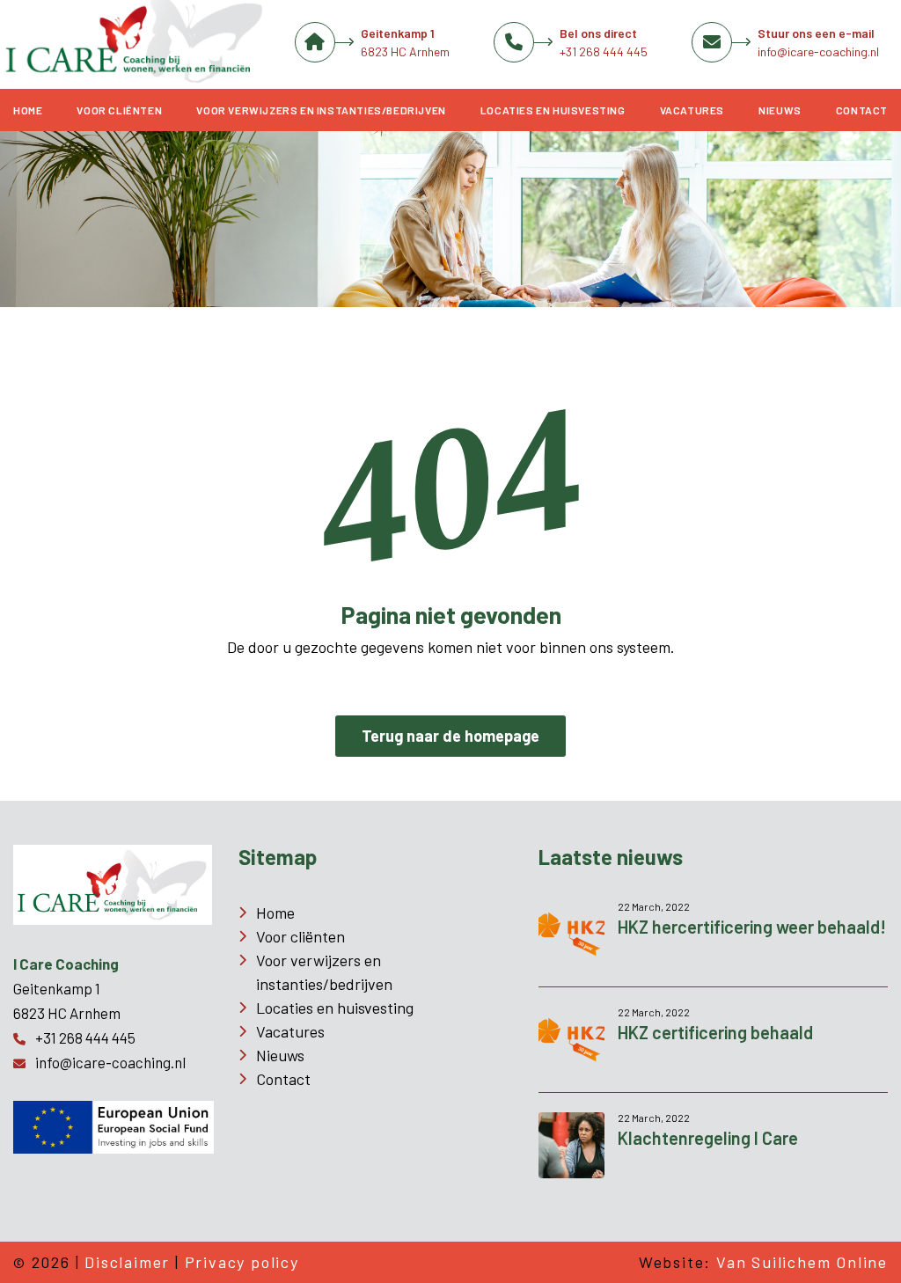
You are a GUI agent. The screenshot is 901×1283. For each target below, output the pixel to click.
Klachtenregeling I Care (708, 1138)
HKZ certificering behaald (715, 1032)
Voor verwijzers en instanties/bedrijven (320, 110)
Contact (862, 110)
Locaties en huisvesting (553, 110)
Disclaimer (127, 1262)
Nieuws (780, 110)
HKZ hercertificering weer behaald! (752, 926)
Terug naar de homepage (450, 735)
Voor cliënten (119, 110)
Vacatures (692, 110)
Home (27, 110)
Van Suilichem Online (802, 1262)
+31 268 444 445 (604, 51)
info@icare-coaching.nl (818, 51)
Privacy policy (242, 1262)
